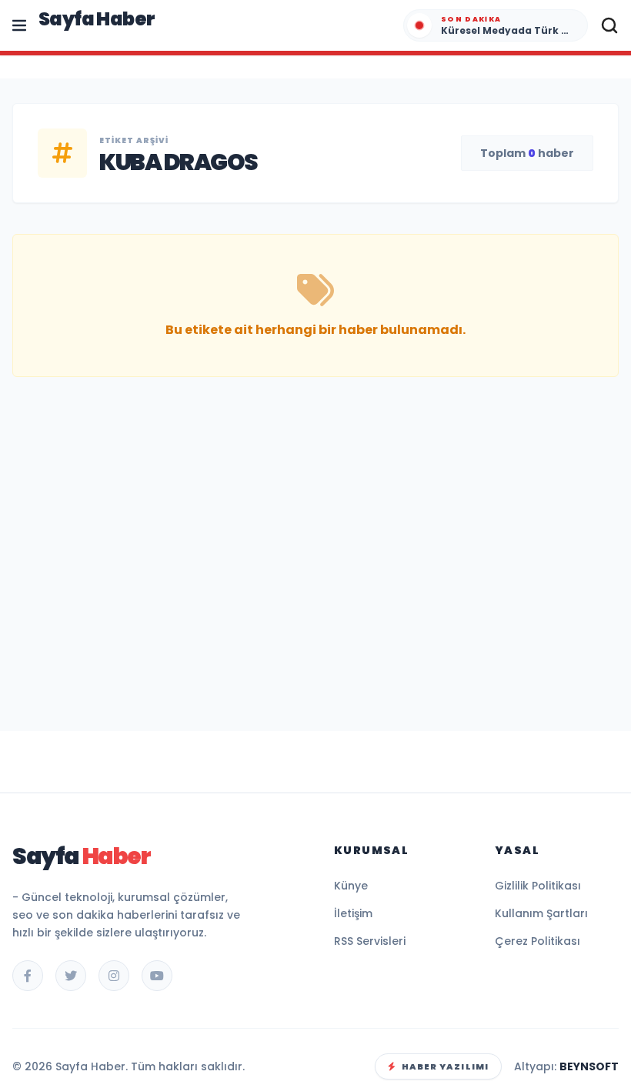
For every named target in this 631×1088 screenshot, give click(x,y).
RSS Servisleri (370, 941)
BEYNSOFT (589, 1066)
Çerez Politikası (537, 941)
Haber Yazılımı (445, 1066)
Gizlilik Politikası (538, 885)
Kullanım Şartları (541, 913)
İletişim (353, 913)
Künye (351, 885)
